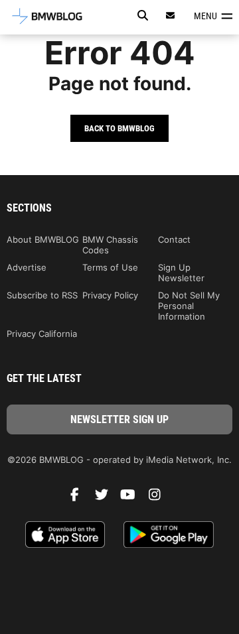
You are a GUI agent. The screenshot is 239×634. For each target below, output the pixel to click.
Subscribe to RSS (42, 295)
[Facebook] (79, 498)
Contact (174, 239)
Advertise (26, 267)
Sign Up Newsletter (181, 272)
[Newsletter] (171, 15)
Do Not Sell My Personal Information (189, 306)
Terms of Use (110, 267)
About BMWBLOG (43, 239)
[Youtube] (133, 498)
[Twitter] (106, 498)
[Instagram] (159, 498)
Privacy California (42, 333)
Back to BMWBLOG (119, 128)
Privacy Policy (110, 295)
